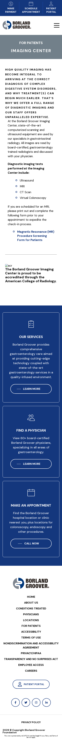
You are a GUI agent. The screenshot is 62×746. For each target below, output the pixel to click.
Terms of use (31, 637)
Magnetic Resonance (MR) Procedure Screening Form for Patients (35, 236)
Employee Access (31, 665)
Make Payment (11, 10)
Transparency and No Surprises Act (31, 659)
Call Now (31, 543)
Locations (31, 620)
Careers (31, 671)
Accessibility (31, 632)
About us (31, 602)
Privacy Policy (31, 722)
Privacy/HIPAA (31, 653)
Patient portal (51, 10)
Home (31, 597)
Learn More (31, 389)
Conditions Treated (31, 608)
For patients (31, 626)
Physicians (31, 614)
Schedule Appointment (31, 10)
